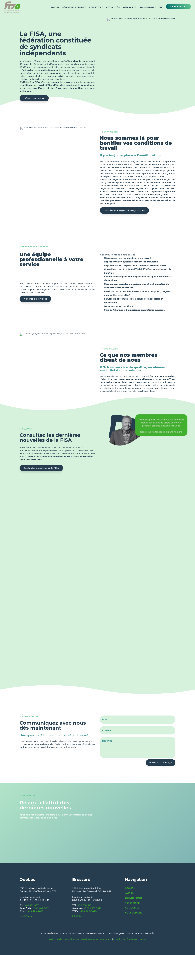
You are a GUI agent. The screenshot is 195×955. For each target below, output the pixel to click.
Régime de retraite (74, 7)
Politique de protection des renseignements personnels (80, 939)
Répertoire (96, 7)
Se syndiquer (178, 6)
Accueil (130, 888)
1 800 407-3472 (41, 908)
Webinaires (129, 7)
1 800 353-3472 (93, 908)
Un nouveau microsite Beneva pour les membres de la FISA (82, 663)
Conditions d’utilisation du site (129, 939)
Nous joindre (147, 7)
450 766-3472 (85, 905)
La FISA (55, 7)
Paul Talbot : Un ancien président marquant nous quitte (79, 487)
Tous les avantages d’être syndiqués (124, 210)
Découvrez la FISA (34, 98)
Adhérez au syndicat (35, 298)
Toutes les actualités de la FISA (41, 468)
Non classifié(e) (49, 493)
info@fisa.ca (26, 916)
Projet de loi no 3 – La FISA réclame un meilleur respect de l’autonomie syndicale (94, 528)
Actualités (113, 7)
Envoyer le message (160, 762)
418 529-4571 (32, 905)
